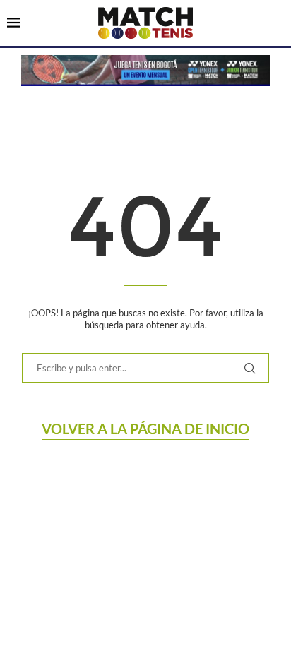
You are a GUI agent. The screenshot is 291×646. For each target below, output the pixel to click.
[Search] (277, 24)
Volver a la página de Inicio (145, 428)
